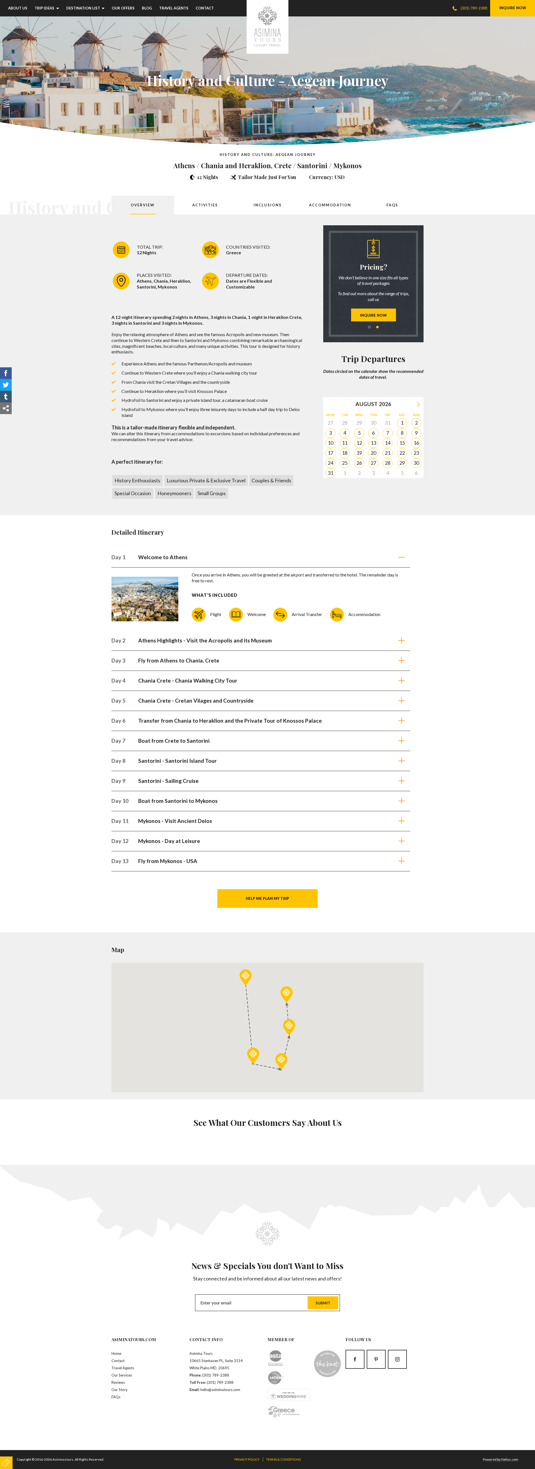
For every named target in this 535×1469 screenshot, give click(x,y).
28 (387, 463)
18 (344, 453)
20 (373, 453)
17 (330, 453)
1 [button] (369, 327)
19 (359, 453)
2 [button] (377, 327)
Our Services (121, 1375)
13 (373, 443)
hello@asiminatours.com (220, 1389)
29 (402, 463)
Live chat (351, 286)
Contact (205, 8)
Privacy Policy (246, 1459)
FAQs (115, 1397)
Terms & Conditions (283, 1459)
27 (373, 463)
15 (402, 443)
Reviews (118, 1382)
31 (330, 473)
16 (416, 443)
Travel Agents (173, 8)
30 (416, 463)
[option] (373, 280)
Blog (147, 8)
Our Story (119, 1389)
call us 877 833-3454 (384, 286)
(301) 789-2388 (215, 1375)
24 (330, 463)
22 (402, 453)
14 (387, 443)
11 (344, 443)
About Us (17, 8)
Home (116, 1353)
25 (344, 463)
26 (359, 463)
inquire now (512, 8)
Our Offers (123, 8)
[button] (245, 977)
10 (330, 443)
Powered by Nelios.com (500, 1459)
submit (322, 1303)
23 (416, 453)
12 (359, 443)
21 (387, 453)
